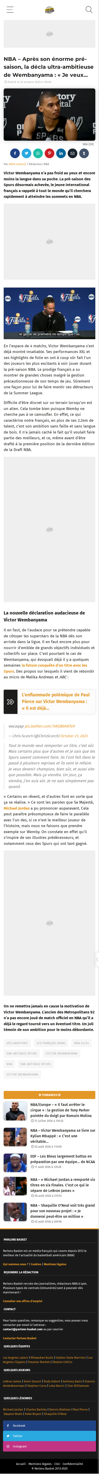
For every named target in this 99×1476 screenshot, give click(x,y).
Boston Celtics (62, 1362)
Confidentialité (73, 1464)
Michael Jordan (17, 808)
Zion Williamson (78, 1385)
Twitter (18, 1436)
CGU (57, 1464)
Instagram (20, 1446)
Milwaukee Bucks (42, 1357)
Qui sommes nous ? (15, 1264)
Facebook (19, 1425)
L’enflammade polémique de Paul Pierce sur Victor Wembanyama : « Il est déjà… (56, 701)
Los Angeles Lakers (15, 1357)
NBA (9, 1064)
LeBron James (12, 1381)
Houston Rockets (39, 1362)
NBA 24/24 (81, 1043)
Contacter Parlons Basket (19, 1338)
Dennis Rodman (60, 1409)
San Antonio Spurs (21, 1053)
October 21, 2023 (73, 736)
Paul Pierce (80, 1409)
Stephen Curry (36, 1385)
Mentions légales (40, 1464)
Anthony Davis (72, 1381)
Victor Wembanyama (62, 1053)
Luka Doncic (57, 1385)
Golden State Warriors (71, 1357)
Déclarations (17, 1043)
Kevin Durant (32, 1381)
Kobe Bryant (33, 1414)
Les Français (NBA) (51, 1043)
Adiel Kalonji (17, 164)
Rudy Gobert (52, 1381)
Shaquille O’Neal (55, 1414)
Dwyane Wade (13, 1414)
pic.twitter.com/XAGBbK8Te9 (50, 726)
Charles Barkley (36, 1409)
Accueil (21, 1464)
